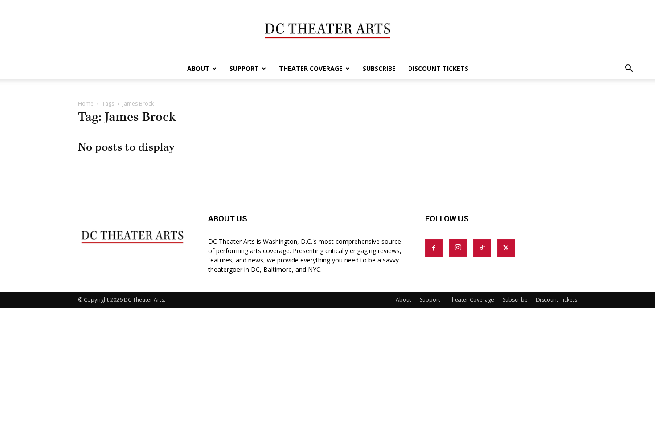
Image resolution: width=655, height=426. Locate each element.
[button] (628, 69)
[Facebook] (434, 248)
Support (244, 68)
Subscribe (379, 68)
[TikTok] (482, 248)
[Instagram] (458, 248)
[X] (506, 248)
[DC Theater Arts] (327, 29)
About (198, 68)
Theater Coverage (311, 68)
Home (86, 103)
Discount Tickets (438, 68)
